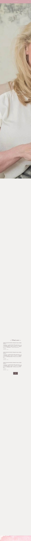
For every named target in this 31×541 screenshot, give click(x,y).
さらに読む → (4, 348)
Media (7, 349)
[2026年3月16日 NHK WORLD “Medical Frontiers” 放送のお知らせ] (10, 351)
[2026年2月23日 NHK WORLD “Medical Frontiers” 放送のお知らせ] (10, 361)
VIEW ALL (15, 373)
